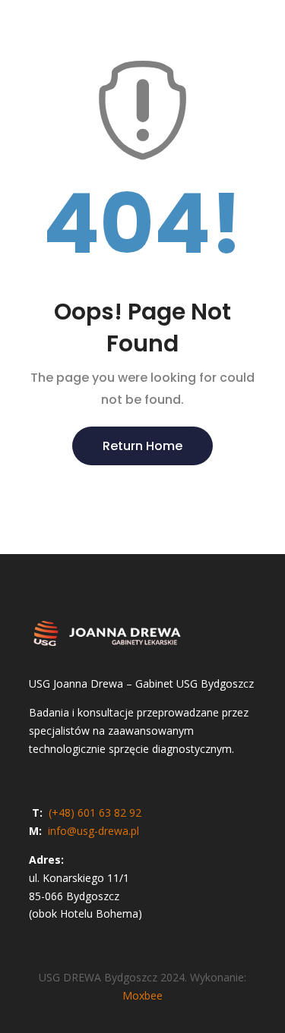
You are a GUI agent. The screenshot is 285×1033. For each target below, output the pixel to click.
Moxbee (142, 995)
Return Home (142, 446)
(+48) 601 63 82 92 (93, 812)
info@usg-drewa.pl (93, 831)
